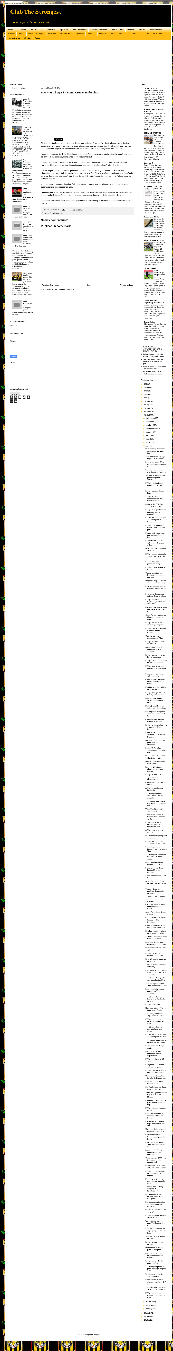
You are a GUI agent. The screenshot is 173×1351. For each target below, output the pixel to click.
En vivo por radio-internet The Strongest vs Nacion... (155, 519)
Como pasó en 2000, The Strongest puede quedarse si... (155, 1160)
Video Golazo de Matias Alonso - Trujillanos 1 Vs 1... (156, 1282)
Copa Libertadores (79, 30)
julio (148, 435)
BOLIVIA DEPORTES (152, 133)
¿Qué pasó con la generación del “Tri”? (27, 276)
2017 (146, 412)
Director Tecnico (117, 30)
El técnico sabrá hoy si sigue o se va (154, 1082)
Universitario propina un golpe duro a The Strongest (155, 649)
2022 (146, 394)
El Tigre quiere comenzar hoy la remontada (155, 656)
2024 (146, 387)
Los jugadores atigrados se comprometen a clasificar (155, 1204)
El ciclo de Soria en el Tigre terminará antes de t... (155, 1144)
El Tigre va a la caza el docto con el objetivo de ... (155, 668)
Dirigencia (131, 30)
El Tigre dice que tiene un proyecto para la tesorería (155, 512)
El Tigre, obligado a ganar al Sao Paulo (155, 1216)
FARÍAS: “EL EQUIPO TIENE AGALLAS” (154, 505)
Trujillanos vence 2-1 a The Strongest (154, 1275)
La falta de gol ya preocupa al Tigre (153, 563)
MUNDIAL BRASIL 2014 (154, 240)
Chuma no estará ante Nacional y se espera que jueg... (154, 575)
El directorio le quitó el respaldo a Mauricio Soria (154, 1116)
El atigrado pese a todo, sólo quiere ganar (155, 1066)
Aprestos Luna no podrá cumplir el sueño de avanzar (155, 899)
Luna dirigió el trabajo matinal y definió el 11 (155, 863)
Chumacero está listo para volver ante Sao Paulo (156, 926)
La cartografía (159, 219)
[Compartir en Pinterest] (81, 210)
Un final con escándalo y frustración (155, 762)
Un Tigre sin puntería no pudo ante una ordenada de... (155, 742)
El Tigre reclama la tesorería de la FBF (154, 954)
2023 (146, 391)
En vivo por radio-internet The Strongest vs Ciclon (155, 1036)
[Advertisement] (86, 62)
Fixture (142, 30)
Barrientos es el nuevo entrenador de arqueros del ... (155, 543)
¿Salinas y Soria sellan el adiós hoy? (155, 965)
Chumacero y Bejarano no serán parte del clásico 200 (155, 451)
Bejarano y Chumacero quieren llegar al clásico (155, 595)
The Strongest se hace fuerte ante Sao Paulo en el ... (155, 999)
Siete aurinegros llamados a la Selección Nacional (155, 471)
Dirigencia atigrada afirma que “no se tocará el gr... (156, 582)
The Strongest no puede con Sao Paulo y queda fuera (155, 803)
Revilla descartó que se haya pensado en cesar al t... (155, 1123)
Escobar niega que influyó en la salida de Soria (155, 932)
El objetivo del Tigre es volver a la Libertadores (155, 707)
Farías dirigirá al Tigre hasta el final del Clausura (154, 870)
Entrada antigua (126, 285)
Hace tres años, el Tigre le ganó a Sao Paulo (155, 1009)
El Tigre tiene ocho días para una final (154, 1262)
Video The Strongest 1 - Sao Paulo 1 (155, 810)
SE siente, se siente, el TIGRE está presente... (152, 373)
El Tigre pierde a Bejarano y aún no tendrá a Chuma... (155, 630)
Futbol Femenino (155, 30)
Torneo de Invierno (154, 34)
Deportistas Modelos (153, 217)
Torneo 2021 (124, 34)
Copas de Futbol (151, 301)
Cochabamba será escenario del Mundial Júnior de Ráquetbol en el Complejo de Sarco (155, 141)
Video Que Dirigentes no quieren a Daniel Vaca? (28, 226)
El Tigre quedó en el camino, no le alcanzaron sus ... (153, 777)
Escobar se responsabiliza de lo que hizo (155, 688)
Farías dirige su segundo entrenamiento (155, 675)
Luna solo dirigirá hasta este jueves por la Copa (155, 943)
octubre (149, 425)
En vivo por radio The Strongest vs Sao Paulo (155, 842)
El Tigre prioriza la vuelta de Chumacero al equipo (155, 1173)
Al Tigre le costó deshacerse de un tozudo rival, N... (153, 498)
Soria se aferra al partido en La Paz (155, 1237)
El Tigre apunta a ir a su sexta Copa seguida (155, 624)
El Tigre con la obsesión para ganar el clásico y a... (155, 485)
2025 (146, 384)
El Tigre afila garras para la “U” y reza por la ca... (155, 694)
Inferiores (52, 34)
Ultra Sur (27, 38)
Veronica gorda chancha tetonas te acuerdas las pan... (153, 361)
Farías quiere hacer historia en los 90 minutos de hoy (153, 824)
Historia (21, 34)
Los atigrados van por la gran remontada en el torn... (155, 714)
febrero (149, 1305)
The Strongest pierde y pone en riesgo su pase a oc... (155, 1269)
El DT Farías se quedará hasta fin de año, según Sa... (155, 588)
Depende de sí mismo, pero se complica (154, 1249)
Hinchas (11, 34)
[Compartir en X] (76, 210)
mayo (148, 442)
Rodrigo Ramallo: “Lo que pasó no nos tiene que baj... (155, 1102)
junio (148, 439)
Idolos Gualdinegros (36, 34)
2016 (146, 415)
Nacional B (148, 163)
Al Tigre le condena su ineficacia (154, 789)
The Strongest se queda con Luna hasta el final (155, 979)
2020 (146, 401)
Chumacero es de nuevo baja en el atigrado (155, 720)
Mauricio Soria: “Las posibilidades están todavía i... (154, 1255)
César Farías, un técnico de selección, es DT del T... (155, 883)
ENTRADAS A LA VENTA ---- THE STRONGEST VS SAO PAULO (156, 972)
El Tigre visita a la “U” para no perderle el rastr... (156, 662)
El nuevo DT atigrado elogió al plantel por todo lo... (154, 769)
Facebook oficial (18, 88)
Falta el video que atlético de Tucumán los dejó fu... (154, 368)
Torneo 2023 (138, 34)
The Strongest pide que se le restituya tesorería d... (156, 1041)
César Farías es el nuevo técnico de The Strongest (155, 920)
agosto (149, 432)
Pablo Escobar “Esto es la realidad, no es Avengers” (22, 252)
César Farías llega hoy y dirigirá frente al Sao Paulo (155, 906)
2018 (146, 408)
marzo (148, 1302)
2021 (146, 398)
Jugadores (79, 34)
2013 (146, 1320)
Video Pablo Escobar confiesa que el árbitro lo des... (155, 735)
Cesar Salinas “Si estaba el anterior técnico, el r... (156, 757)
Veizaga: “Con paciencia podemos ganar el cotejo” (155, 477)
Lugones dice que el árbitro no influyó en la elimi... (155, 700)
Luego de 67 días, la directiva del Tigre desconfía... (153, 1152)
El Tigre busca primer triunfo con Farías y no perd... (155, 527)
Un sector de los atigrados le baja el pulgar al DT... (155, 1130)
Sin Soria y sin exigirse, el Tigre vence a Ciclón (155, 1015)
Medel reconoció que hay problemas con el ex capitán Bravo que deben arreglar (154, 277)
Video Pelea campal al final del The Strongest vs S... (155, 817)
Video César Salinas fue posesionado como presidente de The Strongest (22, 240)
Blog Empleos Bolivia (153, 187)
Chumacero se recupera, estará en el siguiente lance (155, 681)
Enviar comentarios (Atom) (63, 289)
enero (148, 1309)
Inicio (89, 285)
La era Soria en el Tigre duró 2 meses (154, 1047)
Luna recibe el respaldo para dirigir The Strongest (154, 991)
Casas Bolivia (149, 322)
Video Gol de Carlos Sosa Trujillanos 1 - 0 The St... (156, 1288)
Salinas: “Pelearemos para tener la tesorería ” (156, 938)
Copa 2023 (63, 30)
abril (148, 446)
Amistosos (12, 30)
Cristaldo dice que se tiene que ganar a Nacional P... (156, 609)
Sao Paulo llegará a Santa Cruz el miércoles (155, 1088)
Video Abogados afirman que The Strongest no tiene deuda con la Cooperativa (22, 194)
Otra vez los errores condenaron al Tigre (154, 637)
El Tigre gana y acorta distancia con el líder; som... (154, 1021)
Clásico (23, 30)
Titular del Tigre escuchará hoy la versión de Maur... (156, 1095)
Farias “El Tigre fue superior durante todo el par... (156, 750)
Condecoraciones (48, 30)
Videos (37, 38)
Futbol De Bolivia (151, 88)
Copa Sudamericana (98, 30)
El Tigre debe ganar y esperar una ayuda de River (155, 1295)
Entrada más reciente (50, 285)
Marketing (91, 34)
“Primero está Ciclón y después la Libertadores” (154, 1189)
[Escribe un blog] (74, 210)
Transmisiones (14, 38)
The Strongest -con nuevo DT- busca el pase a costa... (155, 857)
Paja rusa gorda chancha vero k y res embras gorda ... (154, 355)
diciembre (150, 418)
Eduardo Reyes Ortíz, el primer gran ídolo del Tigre (28, 103)
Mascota (102, 34)
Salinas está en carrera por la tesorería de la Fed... (154, 535)
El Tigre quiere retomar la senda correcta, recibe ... (155, 556)
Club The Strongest (35, 11)
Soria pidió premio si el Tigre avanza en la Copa (156, 984)
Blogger (97, 1335)
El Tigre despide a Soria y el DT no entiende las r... (156, 1071)
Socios (112, 34)
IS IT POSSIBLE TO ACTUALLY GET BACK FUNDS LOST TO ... (152, 349)
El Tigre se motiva (152, 1004)
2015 (146, 1313)
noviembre (150, 421)
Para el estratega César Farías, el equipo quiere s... (155, 464)
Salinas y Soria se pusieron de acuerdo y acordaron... (155, 891)
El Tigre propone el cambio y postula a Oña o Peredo (156, 727)
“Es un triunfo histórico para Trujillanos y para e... (155, 1223)
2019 (146, 405)
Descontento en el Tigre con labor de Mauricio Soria (155, 1181)
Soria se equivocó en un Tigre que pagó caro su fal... (155, 1231)
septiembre (150, 428)
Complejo (33, 30)
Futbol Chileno (150, 268)
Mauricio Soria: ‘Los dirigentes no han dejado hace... (153, 1053)
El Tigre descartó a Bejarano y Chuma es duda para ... (155, 602)
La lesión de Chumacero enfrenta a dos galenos (155, 1167)
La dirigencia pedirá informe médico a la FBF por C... (154, 1196)
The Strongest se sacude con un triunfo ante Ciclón (155, 1029)
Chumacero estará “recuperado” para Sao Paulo (155, 1137)
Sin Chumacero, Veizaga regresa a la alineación (155, 457)
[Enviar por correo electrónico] (71, 210)
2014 (146, 1316)
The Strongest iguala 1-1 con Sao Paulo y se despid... (155, 796)
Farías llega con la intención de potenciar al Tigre (156, 849)
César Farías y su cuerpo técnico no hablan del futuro (155, 617)
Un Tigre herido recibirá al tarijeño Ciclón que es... (155, 1077)
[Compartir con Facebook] (79, 210)
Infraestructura (65, 34)
